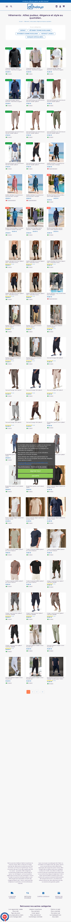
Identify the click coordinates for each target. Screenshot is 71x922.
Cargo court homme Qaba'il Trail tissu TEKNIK (55, 581)
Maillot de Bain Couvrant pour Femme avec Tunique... (55, 164)
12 (42, 691)
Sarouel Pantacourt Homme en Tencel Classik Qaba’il (35, 101)
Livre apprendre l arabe (15, 909)
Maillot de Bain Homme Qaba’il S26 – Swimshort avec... (14, 262)
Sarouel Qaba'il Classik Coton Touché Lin (34, 646)
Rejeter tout (35, 471)
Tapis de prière (15, 913)
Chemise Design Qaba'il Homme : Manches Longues (13, 69)
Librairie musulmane (35, 909)
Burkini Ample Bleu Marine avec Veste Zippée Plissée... (55, 229)
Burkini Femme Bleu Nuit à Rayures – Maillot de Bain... (34, 229)
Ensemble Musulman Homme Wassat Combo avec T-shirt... (55, 678)
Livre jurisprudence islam (15, 915)
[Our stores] (57, 6)
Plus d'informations (24, 467)
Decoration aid (55, 913)
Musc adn (16, 911)
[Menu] (7, 6)
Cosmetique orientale (35, 917)
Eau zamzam (35, 911)
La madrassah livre (55, 915)
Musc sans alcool (35, 915)
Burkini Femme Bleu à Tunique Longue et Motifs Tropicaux (14, 229)
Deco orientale (55, 911)
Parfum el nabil (55, 909)
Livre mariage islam (16, 917)
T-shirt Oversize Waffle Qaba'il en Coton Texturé (14, 550)
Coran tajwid (35, 913)
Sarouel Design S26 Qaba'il (55, 358)
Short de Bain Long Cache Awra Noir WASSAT (56, 294)
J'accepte (35, 476)
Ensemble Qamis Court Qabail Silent (56, 423)
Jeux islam (55, 917)
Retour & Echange (27, 897)
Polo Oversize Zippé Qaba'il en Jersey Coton (56, 487)
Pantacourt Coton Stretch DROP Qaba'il (13, 326)
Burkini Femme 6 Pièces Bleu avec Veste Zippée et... (55, 195)
